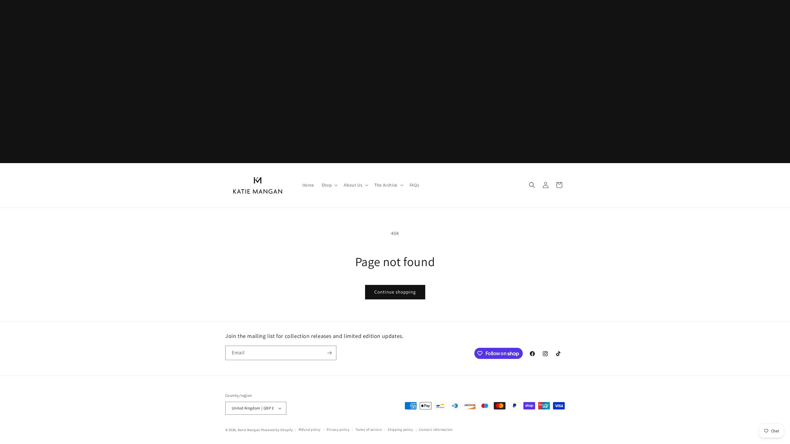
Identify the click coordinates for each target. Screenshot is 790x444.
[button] (329, 185)
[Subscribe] (329, 353)
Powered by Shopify (277, 430)
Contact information (435, 429)
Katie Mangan (249, 430)
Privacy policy (338, 429)
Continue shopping (395, 292)
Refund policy (310, 429)
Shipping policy (400, 429)
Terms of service (368, 429)
